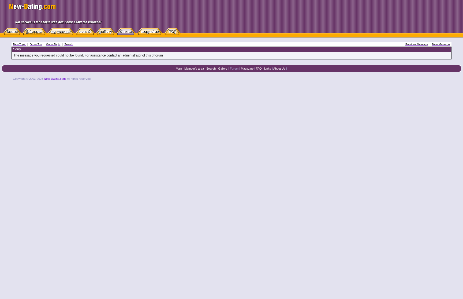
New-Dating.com (55, 78)
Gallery (222, 68)
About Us (279, 68)
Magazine (247, 68)
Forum (234, 68)
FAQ (259, 68)
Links (267, 68)
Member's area (194, 68)
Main (179, 68)
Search (211, 68)
